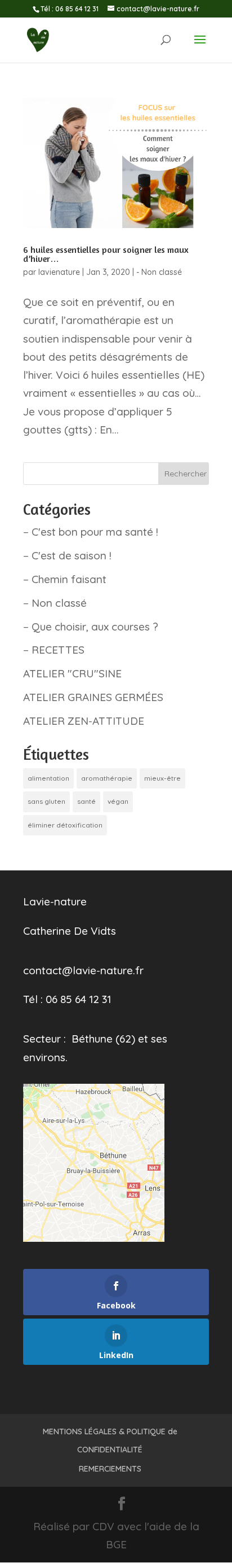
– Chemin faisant (64, 579)
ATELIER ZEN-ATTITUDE (83, 721)
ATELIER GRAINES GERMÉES (93, 697)
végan (118, 801)
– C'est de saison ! (67, 555)
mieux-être (162, 778)
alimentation (48, 778)
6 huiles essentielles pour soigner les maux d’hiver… (106, 254)
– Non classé (55, 603)
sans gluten (46, 801)
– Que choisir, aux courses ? (90, 626)
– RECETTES (53, 649)
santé (86, 801)
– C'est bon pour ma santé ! (90, 531)
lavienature (59, 272)
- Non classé (159, 272)
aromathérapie (106, 778)
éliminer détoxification (65, 825)
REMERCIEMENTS (110, 1469)
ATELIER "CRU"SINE (72, 673)
